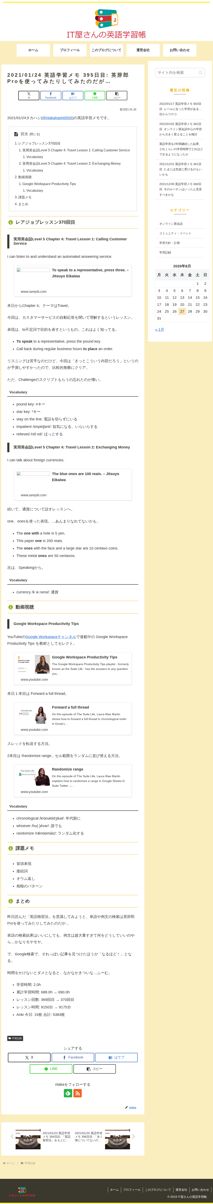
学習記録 (17, 1038)
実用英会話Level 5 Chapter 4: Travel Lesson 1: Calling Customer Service (76, 150)
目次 (24, 134)
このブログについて (158, 1189)
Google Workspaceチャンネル (51, 637)
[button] (116, 95)
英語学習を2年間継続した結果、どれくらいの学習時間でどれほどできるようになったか (181, 149)
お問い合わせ (200, 1189)
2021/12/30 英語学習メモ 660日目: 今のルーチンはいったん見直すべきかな (180, 189)
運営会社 (181, 1189)
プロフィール (132, 1189)
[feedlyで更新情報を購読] (68, 1093)
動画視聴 (25, 177)
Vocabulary (34, 157)
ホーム (114, 1189)
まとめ (23, 204)
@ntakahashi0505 (57, 118)
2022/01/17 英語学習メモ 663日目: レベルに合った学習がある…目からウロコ (180, 109)
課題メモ (25, 197)
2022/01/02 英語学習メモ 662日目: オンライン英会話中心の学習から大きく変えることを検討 (180, 129)
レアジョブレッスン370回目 (39, 143)
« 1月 (159, 329)
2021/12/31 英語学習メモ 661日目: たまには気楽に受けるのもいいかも (180, 169)
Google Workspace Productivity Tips (49, 184)
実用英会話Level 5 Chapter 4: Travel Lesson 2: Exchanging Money (71, 163)
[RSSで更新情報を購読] (77, 1093)
